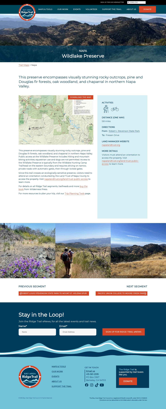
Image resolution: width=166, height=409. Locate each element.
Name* (23, 326)
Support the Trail (112, 9)
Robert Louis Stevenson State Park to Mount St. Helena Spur (54, 293)
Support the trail (61, 386)
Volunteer (91, 9)
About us (131, 9)
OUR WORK (62, 9)
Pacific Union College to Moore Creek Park (121, 293)
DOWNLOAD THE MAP (80, 97)
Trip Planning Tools (74, 193)
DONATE (147, 9)
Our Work (57, 371)
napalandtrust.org (111, 145)
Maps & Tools (45, 9)
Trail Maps (24, 65)
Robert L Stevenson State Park (124, 131)
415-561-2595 (92, 374)
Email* (63, 326)
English (134, 2)
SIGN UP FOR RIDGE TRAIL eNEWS (123, 332)
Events (77, 9)
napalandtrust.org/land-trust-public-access (66, 179)
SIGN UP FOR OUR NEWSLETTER (112, 2)
